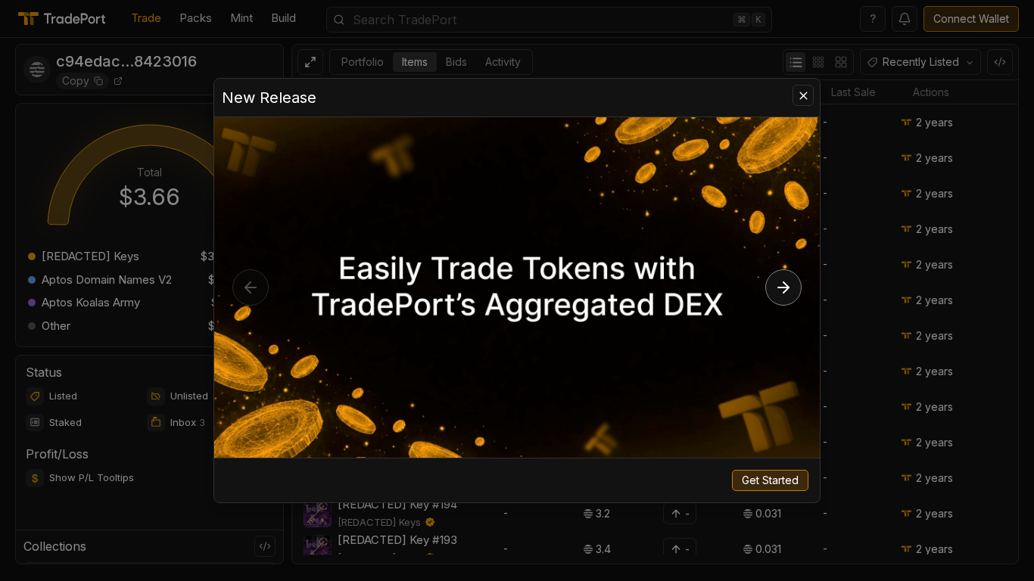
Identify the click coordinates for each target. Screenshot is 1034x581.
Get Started (770, 480)
